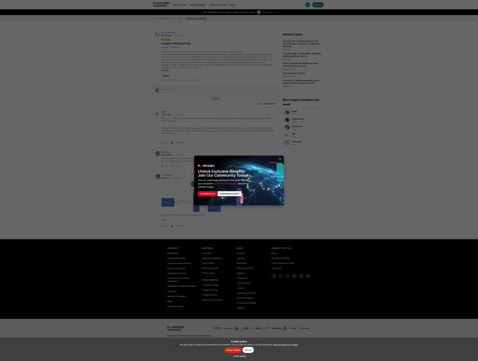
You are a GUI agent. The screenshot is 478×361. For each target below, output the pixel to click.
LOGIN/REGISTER (207, 194)
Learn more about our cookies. (285, 345)
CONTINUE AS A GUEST (229, 194)
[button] (239, 356)
